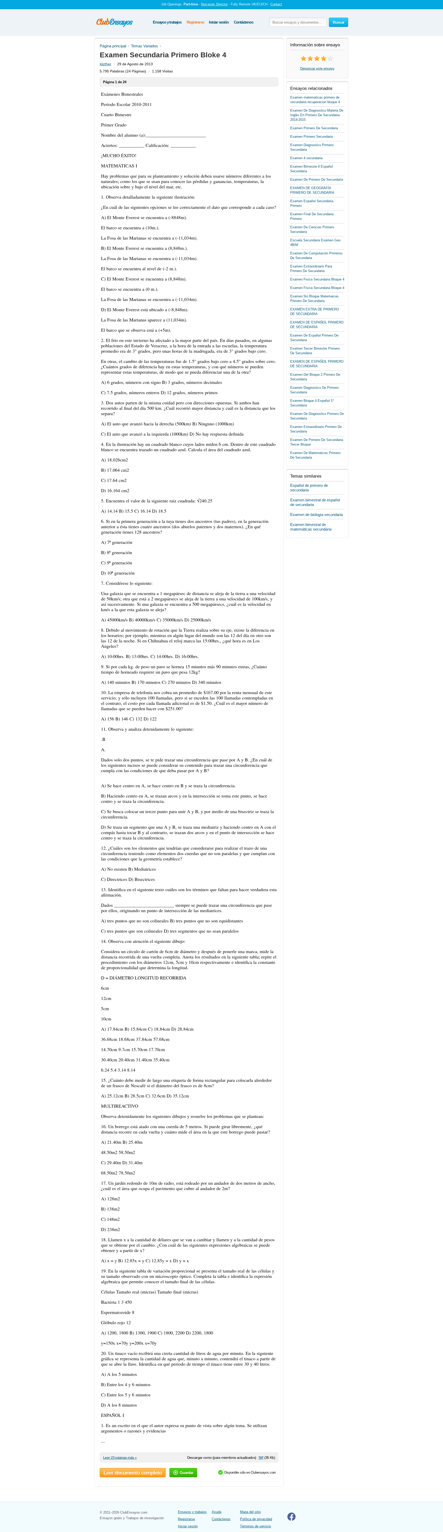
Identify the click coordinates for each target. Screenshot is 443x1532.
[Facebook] (291, 1520)
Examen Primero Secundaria (311, 136)
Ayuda (216, 1512)
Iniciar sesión (218, 22)
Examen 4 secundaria (306, 158)
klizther (105, 64)
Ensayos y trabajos (167, 22)
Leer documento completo (133, 1472)
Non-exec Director (214, 4)
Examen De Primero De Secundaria (316, 179)
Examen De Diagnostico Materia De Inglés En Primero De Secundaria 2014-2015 (316, 115)
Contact (276, 4)
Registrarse (195, 22)
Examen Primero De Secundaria (314, 128)
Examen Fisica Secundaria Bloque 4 (317, 279)
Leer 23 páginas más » (120, 1457)
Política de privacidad (256, 1519)
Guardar (186, 1472)
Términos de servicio (255, 1526)
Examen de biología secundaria (316, 514)
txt (260, 1457)
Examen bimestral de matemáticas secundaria (310, 526)
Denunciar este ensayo (317, 68)
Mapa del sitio (250, 1512)
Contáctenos (243, 22)
